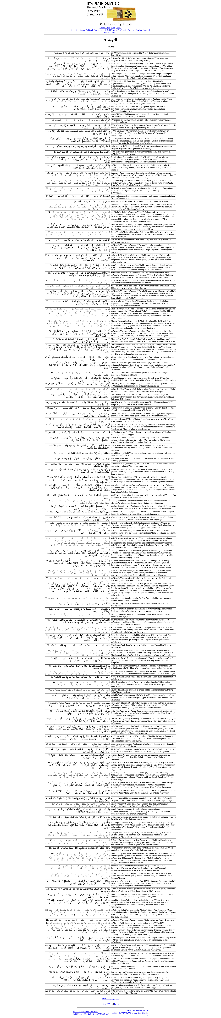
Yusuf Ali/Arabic (119, 30)
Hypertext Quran (78, 30)
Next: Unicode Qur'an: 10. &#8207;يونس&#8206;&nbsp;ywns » (133, 1012)
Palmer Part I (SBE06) (103, 30)
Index (118, 28)
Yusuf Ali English (134, 30)
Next (114, 32)
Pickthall (89, 30)
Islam (113, 28)
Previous (107, 32)
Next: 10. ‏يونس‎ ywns (110, 998)
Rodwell (146, 30)
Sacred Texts (105, 28)
